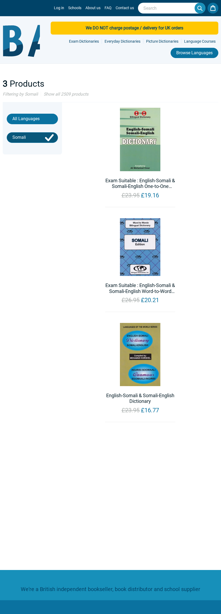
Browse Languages (194, 52)
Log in (59, 8)
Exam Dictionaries (84, 41)
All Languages (26, 118)
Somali (19, 137)
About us (93, 8)
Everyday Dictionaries (122, 41)
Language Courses (200, 41)
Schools (74, 8)
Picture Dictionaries (162, 41)
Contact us (125, 8)
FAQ (108, 8)
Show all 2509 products (66, 94)
